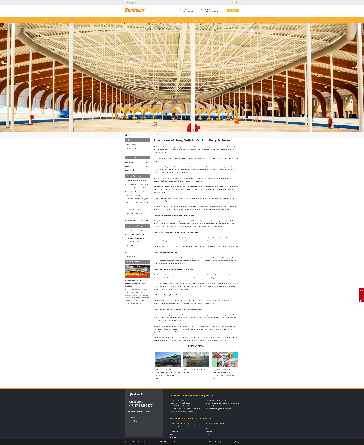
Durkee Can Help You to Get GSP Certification (194, 370)
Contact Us (227, 20)
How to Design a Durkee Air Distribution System (186, 426)
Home (129, 135)
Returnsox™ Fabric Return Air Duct (216, 406)
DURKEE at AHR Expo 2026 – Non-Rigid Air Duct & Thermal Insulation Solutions (137, 283)
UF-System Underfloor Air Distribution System (185, 409)
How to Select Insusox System (214, 423)
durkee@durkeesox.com (140, 411)
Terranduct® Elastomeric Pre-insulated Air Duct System (222, 403)
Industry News (141, 135)
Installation (174, 429)
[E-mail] (361, 290)
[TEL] (361, 295)
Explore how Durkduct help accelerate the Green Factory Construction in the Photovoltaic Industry (223, 373)
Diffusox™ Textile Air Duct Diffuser (182, 411)
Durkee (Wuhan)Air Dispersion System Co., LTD (148, 442)
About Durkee (130, 20)
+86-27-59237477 (140, 405)
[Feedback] (361, 300)
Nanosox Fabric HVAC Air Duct (180, 400)
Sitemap (226, 442)
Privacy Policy (234, 442)
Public (127, 166)
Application (166, 20)
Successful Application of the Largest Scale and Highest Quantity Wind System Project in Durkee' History (167, 373)
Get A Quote (233, 10)
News (215, 20)
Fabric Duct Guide (200, 20)
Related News (196, 345)
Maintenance (175, 432)
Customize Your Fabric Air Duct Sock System (190, 418)
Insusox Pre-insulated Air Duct (180, 403)
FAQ (206, 429)
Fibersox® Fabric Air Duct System (216, 400)
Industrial (129, 162)
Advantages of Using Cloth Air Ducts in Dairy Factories (164, 135)
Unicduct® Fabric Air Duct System (182, 406)
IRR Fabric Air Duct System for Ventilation (218, 409)
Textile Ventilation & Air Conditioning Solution (191, 395)
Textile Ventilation (149, 20)
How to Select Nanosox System (180, 423)
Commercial (130, 170)
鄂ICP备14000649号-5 (215, 442)
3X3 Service (209, 426)
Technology (182, 20)
